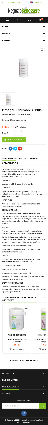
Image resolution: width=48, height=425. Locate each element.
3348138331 (15, 2)
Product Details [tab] (29, 158)
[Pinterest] (20, 149)
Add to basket (13, 139)
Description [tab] (9, 158)
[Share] (11, 149)
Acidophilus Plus (17, 335)
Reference (6, 114)
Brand (21, 114)
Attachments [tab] (10, 163)
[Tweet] (15, 149)
